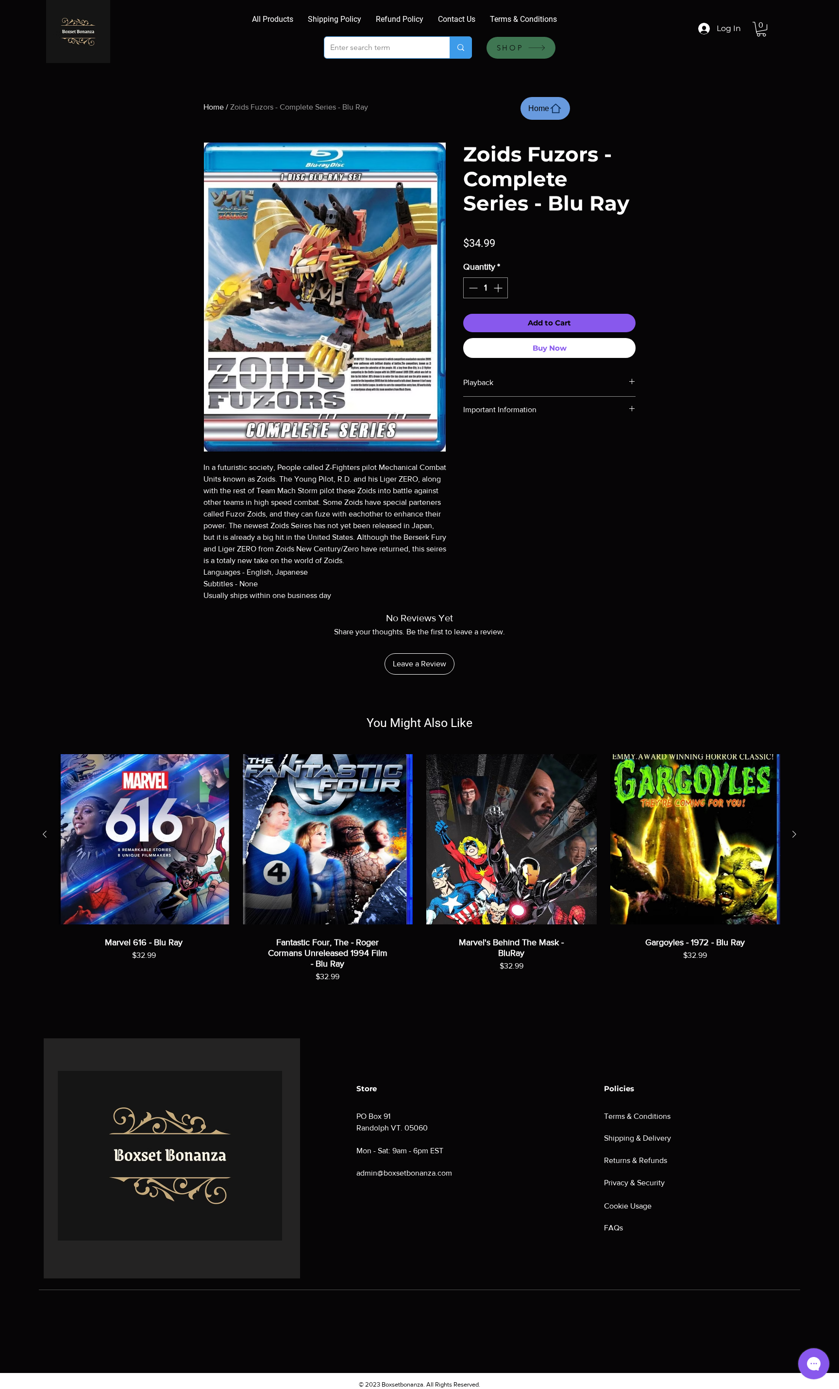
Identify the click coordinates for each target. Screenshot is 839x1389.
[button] (761, 29)
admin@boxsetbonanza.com (404, 1173)
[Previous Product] (44, 834)
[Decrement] (472, 288)
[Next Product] (794, 834)
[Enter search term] (460, 47)
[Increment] (498, 288)
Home (213, 107)
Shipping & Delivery (637, 1138)
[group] (419, 878)
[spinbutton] (485, 288)
